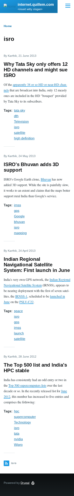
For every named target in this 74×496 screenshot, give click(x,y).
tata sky (19, 110)
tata (16, 433)
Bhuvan (46, 179)
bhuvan (19, 222)
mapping (20, 233)
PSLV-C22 (26, 302)
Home (8, 26)
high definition (24, 138)
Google (19, 216)
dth (16, 116)
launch (19, 333)
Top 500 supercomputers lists (27, 385)
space (18, 311)
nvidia (18, 439)
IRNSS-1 (21, 296)
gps (16, 211)
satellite (19, 133)
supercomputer (25, 417)
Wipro (18, 444)
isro (16, 127)
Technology (22, 422)
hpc (16, 411)
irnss (17, 205)
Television (21, 121)
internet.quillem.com (36, 4)
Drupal (25, 482)
